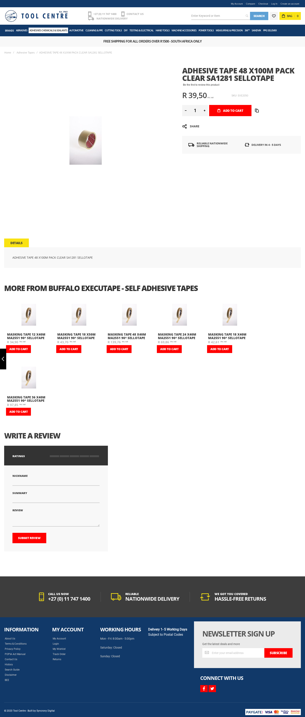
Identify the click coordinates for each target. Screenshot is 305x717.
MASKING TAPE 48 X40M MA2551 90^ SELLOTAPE (127, 336)
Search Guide (12, 669)
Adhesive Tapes (26, 52)
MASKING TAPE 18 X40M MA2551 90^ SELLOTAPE (227, 336)
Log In (274, 3)
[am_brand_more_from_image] (29, 315)
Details (16, 243)
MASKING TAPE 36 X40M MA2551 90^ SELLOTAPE (26, 399)
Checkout (263, 3)
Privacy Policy (13, 649)
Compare (250, 3)
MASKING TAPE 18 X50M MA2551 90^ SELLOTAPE (76, 336)
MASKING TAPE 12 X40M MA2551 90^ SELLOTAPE (26, 336)
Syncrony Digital (46, 710)
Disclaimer (11, 674)
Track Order (59, 654)
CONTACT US (135, 14)
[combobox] (220, 16)
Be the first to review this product (201, 84)
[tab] (16, 243)
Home (7, 52)
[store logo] (36, 16)
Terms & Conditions (16, 643)
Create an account (290, 3)
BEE (7, 680)
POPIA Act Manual (15, 654)
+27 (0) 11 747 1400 (104, 14)
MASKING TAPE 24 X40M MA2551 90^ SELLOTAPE (177, 336)
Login (56, 643)
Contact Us (11, 659)
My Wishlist (59, 649)
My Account (237, 3)
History (9, 664)
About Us (10, 638)
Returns (57, 659)
